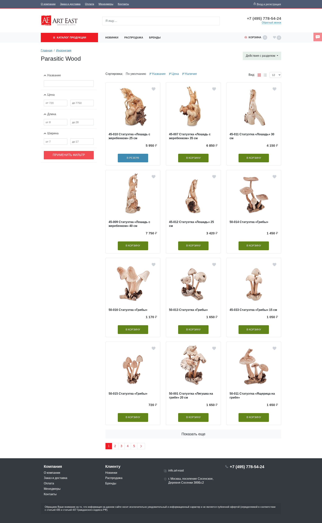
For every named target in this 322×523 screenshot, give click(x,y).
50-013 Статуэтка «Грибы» (188, 309)
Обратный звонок (271, 22)
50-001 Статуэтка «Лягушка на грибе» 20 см (191, 395)
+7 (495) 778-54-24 (264, 18)
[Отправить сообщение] (317, 37)
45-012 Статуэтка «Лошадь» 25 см (191, 223)
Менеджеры (106, 4)
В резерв (133, 158)
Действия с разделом (261, 55)
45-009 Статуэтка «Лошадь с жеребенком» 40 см (129, 223)
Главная (46, 50)
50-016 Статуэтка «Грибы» (128, 309)
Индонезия (63, 50)
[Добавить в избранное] (153, 89)
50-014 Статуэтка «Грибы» (249, 222)
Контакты (123, 4)
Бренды (155, 37)
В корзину (193, 158)
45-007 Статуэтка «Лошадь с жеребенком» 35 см (190, 136)
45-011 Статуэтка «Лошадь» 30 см (252, 136)
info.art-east (176, 470)
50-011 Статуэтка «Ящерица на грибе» (252, 395)
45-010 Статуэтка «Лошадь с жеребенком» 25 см (129, 136)
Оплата (89, 4)
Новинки (111, 37)
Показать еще (193, 434)
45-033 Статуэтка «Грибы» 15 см (253, 309)
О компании (48, 4)
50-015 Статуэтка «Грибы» (128, 393)
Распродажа (133, 37)
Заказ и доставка (70, 4)
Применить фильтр (69, 155)
